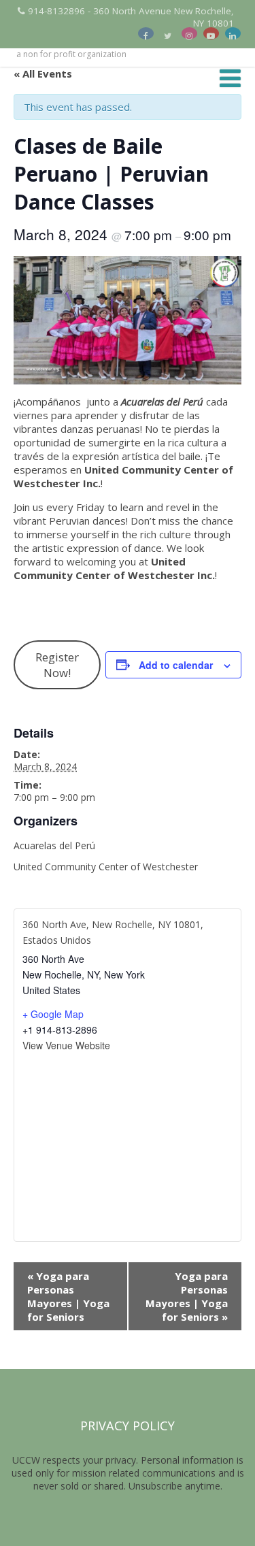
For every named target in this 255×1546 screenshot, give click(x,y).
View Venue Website (66, 1045)
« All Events (43, 73)
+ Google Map (53, 1014)
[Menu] (230, 78)
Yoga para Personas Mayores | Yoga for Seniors (68, 1296)
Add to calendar (176, 665)
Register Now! (57, 664)
